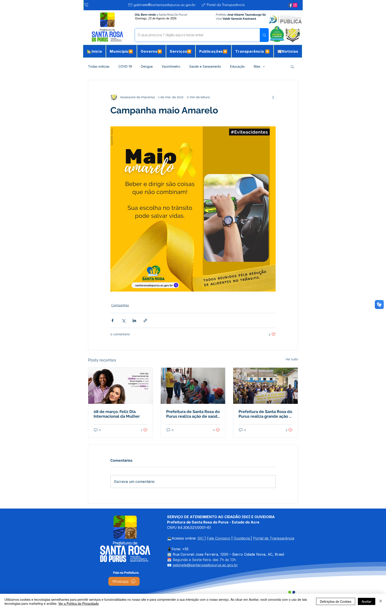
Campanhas (120, 305)
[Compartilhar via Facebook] (112, 320)
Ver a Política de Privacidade (78, 603)
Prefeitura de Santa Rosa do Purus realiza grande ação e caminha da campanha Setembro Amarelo (265, 414)
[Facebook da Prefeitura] (290, 5)
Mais (257, 66)
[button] (121, 51)
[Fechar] (380, 601)
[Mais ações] (273, 97)
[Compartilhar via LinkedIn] (134, 320)
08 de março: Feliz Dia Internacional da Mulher (117, 414)
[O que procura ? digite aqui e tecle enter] (264, 35)
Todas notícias (98, 66)
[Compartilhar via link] (145, 320)
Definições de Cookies (335, 601)
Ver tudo (291, 359)
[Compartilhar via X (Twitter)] (123, 320)
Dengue (147, 66)
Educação (237, 66)
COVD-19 (125, 66)
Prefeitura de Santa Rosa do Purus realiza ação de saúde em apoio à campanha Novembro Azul (193, 414)
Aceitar (366, 601)
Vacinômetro (171, 66)
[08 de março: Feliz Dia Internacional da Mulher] (120, 386)
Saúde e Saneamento (205, 66)
